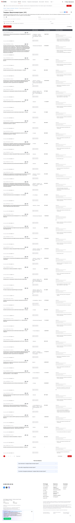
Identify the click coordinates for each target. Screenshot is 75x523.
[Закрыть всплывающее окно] (31, 511)
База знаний (41, 1)
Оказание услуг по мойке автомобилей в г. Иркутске (12, 268)
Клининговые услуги (60, 158)
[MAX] (65, 12)
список (68, 513)
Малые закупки (45, 496)
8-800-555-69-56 (8, 484)
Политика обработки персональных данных (46, 513)
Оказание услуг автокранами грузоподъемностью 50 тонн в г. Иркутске (15, 341)
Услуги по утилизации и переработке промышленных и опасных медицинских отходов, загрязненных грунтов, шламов (63, 40)
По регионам (45, 488)
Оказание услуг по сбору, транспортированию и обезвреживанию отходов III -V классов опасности (17, 35)
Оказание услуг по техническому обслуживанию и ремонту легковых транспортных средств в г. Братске (15, 123)
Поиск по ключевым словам (7, 21)
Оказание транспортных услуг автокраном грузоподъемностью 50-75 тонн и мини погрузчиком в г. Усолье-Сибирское (16, 373)
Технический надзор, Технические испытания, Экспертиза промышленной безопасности (63, 189)
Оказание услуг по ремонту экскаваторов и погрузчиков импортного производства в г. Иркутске (15, 363)
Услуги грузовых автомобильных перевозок (64, 52)
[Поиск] (4, 6)
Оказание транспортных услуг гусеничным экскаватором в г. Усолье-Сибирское (15, 331)
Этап (50, 21)
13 (14, 456)
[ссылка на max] (9, 487)
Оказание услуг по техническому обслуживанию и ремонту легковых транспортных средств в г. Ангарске (15, 133)
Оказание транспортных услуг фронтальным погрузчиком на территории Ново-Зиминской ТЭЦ (16, 228)
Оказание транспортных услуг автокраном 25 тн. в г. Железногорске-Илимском (15, 216)
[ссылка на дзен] (6, 487)
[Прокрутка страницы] (70, 515)
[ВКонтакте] (64, 12)
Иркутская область (35, 65)
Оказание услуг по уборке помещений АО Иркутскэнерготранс (14, 248)
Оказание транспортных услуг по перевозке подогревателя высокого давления (15, 301)
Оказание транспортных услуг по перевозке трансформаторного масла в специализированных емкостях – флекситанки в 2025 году (16, 428)
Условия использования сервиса (57, 513)
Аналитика (24, 1)
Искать (69, 5)
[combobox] (20, 19)
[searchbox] (12, 19)
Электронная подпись (57, 489)
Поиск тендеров (14, 1)
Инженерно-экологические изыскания (63, 178)
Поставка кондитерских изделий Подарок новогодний (12, 289)
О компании (65, 485)
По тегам (44, 490)
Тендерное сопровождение (32, 1)
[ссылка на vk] (4, 487)
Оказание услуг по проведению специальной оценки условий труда (15, 279)
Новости (64, 488)
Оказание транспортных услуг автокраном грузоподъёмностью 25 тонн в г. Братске (16, 60)
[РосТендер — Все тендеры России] (3, 2)
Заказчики (45, 493)
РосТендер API (55, 496)
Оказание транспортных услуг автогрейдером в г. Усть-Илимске (14, 194)
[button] (62, 1)
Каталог (19, 1)
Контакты (47, 1)
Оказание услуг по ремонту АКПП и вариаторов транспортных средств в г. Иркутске (16, 417)
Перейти (69, 456)
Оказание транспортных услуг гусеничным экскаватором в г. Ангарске (15, 309)
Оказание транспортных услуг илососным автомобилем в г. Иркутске (15, 163)
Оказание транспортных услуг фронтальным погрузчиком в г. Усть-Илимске (16, 238)
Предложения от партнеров (56, 493)
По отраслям (45, 487)
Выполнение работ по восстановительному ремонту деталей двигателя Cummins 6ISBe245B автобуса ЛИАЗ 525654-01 (15, 206)
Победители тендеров (57, 495)
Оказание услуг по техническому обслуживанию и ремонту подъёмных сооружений (15, 259)
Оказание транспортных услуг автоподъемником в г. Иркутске (14, 101)
